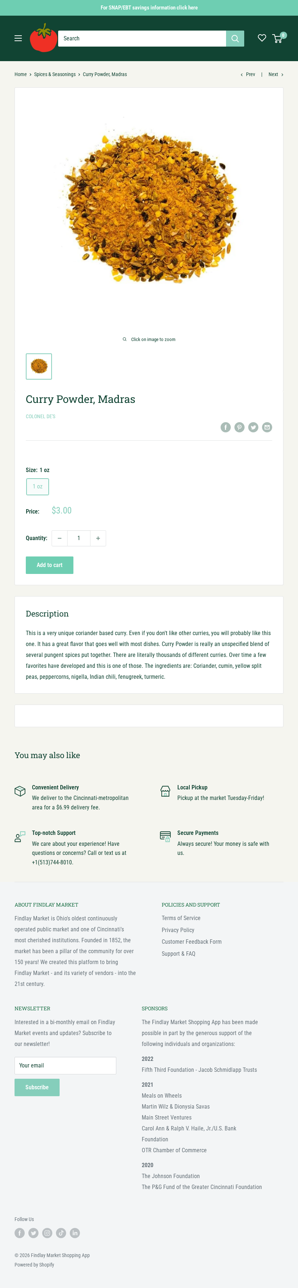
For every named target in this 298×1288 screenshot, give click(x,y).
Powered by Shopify (34, 1265)
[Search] (235, 39)
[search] (142, 39)
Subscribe (37, 1087)
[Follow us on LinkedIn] (75, 1233)
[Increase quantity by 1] (98, 538)
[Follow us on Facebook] (20, 1233)
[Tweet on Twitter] (253, 426)
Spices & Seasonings (55, 74)
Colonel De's (40, 416)
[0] (277, 38)
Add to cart (50, 565)
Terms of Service (181, 918)
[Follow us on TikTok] (61, 1233)
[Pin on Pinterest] (239, 426)
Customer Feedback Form (192, 941)
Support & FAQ (179, 953)
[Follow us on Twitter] (33, 1233)
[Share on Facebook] (226, 426)
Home (21, 74)
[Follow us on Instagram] (47, 1233)
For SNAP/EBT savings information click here (149, 7)
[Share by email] (267, 426)
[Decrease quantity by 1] (59, 538)
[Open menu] (18, 38)
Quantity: (36, 538)
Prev (250, 74)
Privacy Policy (178, 930)
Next (273, 74)
